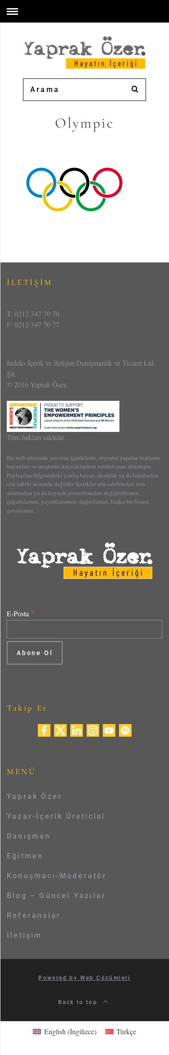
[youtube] (109, 729)
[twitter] (60, 729)
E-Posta (21, 613)
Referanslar (34, 915)
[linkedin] (76, 729)
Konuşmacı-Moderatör (57, 876)
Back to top (79, 1002)
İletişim (24, 935)
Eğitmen (25, 856)
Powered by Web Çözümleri (84, 978)
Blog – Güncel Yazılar (56, 895)
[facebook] (44, 729)
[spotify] (125, 729)
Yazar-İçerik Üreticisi (56, 816)
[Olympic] (74, 189)
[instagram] (93, 729)
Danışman (29, 836)
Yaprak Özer (34, 796)
